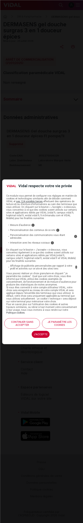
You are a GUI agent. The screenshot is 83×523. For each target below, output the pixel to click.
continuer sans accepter (22, 323)
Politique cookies (15, 312)
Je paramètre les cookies (60, 323)
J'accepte (41, 334)
